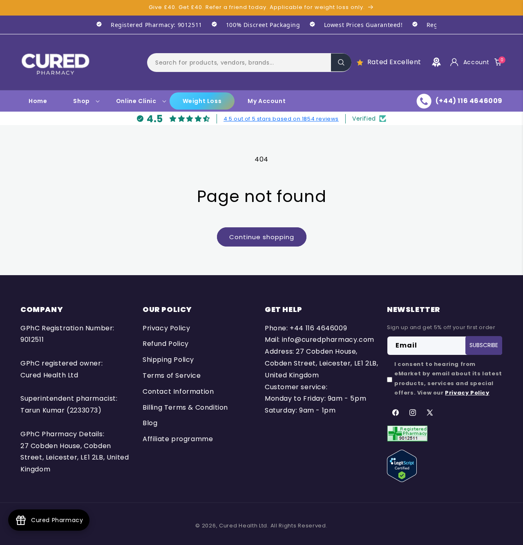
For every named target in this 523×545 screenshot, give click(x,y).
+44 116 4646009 (318, 328)
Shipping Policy (168, 359)
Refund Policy (166, 344)
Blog (150, 423)
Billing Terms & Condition (185, 407)
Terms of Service (172, 375)
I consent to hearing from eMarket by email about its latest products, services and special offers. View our (448, 378)
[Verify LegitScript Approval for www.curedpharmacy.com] (402, 465)
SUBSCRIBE (483, 345)
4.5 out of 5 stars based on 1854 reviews (281, 118)
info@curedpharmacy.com (328, 340)
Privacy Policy (166, 328)
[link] (144, 25)
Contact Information (178, 391)
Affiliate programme (178, 439)
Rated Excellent (394, 62)
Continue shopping (261, 237)
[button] (249, 62)
